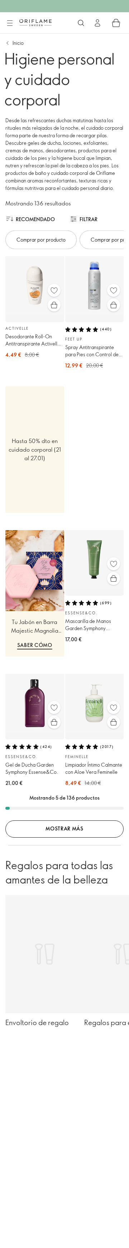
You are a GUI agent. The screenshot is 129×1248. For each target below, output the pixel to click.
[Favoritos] (54, 290)
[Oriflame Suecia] (35, 22)
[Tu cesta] (116, 22)
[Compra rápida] (54, 305)
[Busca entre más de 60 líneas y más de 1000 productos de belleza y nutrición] (81, 23)
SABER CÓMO (34, 645)
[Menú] (9, 23)
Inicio (18, 42)
